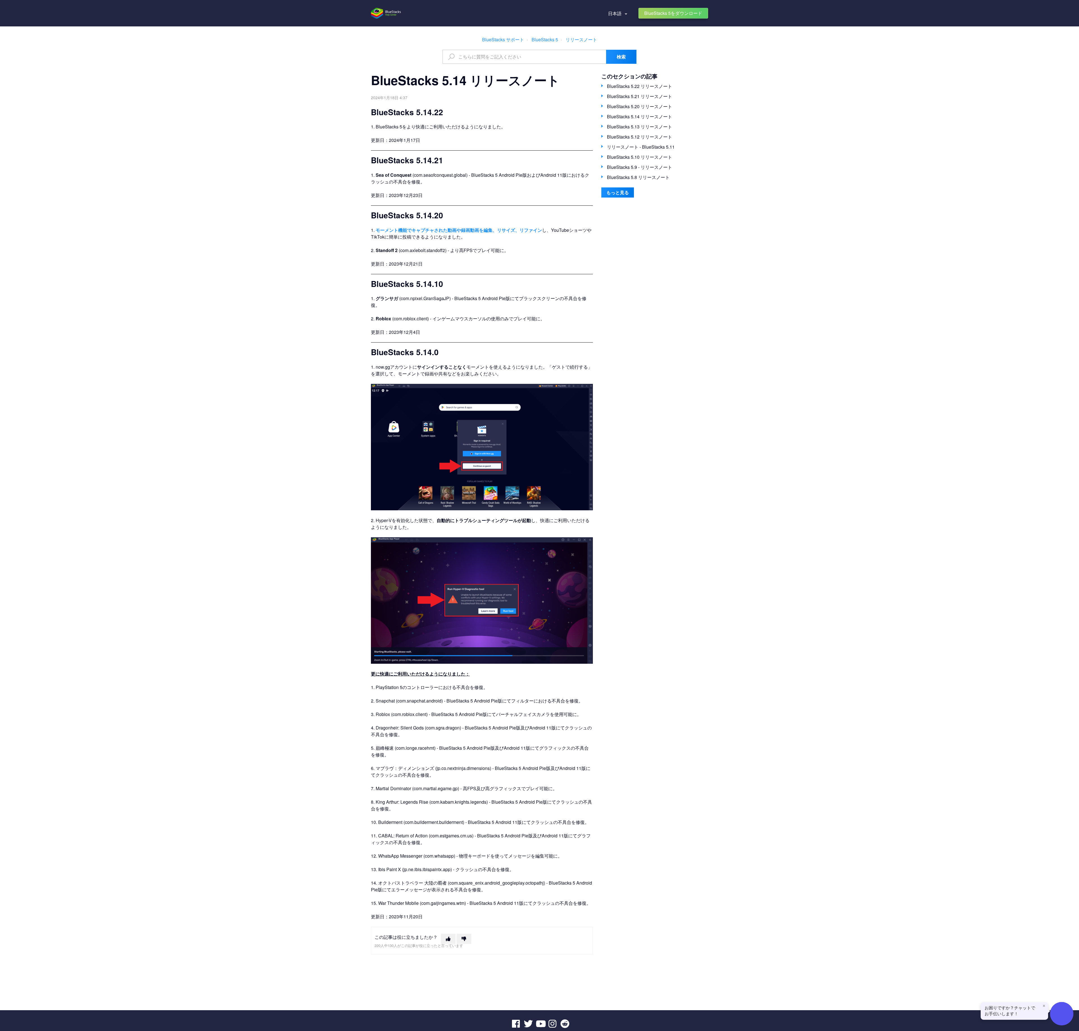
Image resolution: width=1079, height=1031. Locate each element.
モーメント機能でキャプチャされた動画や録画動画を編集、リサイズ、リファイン (459, 230)
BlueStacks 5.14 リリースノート (639, 116)
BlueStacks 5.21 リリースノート (639, 96)
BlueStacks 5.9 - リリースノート (639, 167)
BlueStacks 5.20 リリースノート (639, 106)
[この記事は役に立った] (448, 939)
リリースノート (581, 39)
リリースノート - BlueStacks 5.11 (641, 147)
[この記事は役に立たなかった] (464, 939)
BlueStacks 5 (545, 39)
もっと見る (617, 192)
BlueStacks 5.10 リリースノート (639, 157)
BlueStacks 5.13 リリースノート (639, 126)
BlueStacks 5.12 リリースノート (639, 136)
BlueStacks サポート (503, 39)
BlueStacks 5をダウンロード (673, 13)
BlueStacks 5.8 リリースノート (638, 177)
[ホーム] (386, 13)
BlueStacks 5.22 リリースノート (639, 86)
